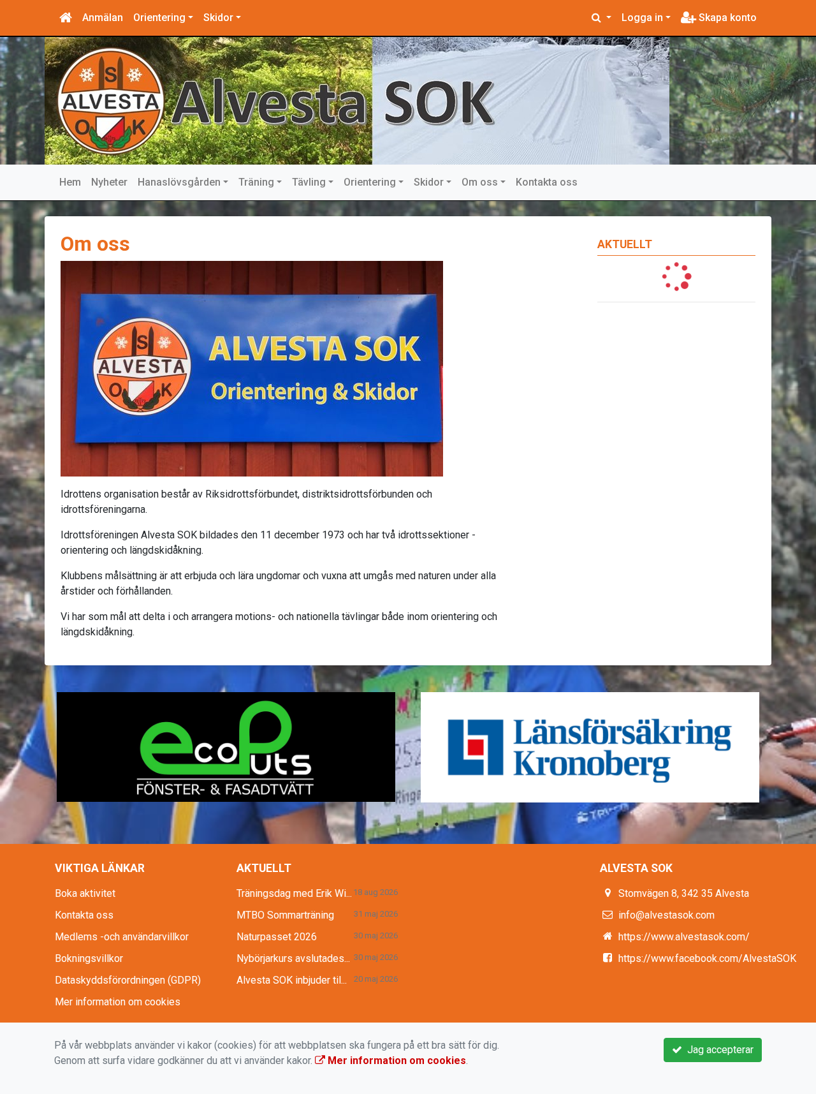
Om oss (480, 182)
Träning (256, 182)
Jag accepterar (718, 1050)
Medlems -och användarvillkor (122, 937)
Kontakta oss (547, 182)
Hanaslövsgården (179, 182)
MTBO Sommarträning (285, 915)
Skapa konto (726, 17)
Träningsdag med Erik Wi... (294, 893)
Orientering (159, 17)
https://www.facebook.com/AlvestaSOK (707, 958)
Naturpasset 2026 (277, 937)
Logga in (642, 17)
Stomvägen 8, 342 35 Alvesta (683, 893)
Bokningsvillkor (89, 958)
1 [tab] (379, 824)
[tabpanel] (226, 747)
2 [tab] (398, 824)
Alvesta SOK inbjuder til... (292, 980)
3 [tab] (417, 824)
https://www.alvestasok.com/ (684, 937)
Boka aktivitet (85, 893)
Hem (70, 182)
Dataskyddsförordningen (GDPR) (128, 980)
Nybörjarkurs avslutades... (293, 958)
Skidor (218, 17)
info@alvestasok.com (666, 915)
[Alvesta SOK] (357, 101)
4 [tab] (436, 824)
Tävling (309, 182)
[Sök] (601, 18)
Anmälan (102, 17)
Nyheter (109, 182)
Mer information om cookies (117, 1002)
